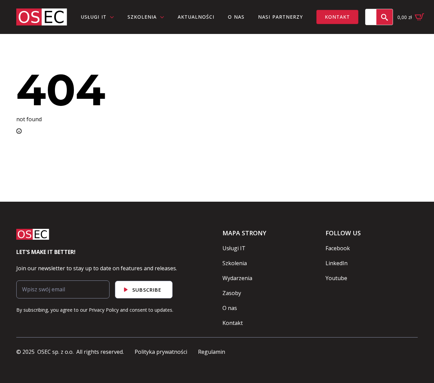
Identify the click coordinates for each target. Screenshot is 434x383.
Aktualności (196, 17)
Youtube (336, 278)
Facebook (338, 248)
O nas (229, 308)
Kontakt (232, 323)
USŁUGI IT (93, 17)
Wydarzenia (237, 278)
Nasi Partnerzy (280, 17)
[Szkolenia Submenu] (164, 16)
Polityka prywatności (161, 351)
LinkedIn (337, 263)
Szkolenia (142, 17)
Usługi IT (233, 248)
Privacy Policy (104, 310)
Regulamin (211, 351)
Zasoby (231, 293)
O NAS (236, 17)
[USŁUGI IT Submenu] (113, 16)
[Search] (384, 17)
